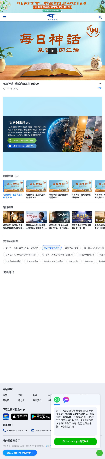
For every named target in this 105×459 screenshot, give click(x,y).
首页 (5, 395)
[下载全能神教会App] (6, 416)
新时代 (21, 400)
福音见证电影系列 (86, 254)
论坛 (50, 400)
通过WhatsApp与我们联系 (75, 441)
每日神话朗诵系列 (51, 248)
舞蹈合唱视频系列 (13, 261)
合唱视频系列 (32, 261)
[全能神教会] (52, 17)
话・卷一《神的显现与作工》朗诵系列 (22, 248)
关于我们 (37, 400)
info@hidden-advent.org (48, 430)
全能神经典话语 (71, 248)
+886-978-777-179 (17, 430)
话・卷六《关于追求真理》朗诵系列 (21, 254)
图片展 (6, 400)
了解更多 (49, 446)
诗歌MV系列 (74, 261)
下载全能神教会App (14, 409)
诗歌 (50, 395)
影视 (35, 395)
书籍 (20, 395)
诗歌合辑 (89, 261)
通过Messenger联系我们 (20, 452)
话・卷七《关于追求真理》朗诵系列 (57, 254)
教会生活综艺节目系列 (53, 261)
